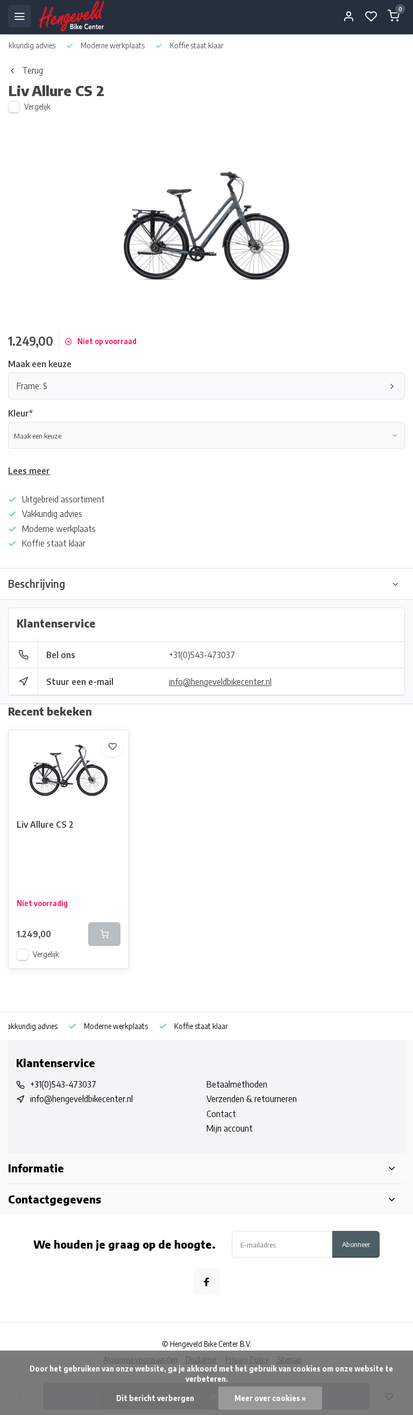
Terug (32, 70)
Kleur (20, 413)
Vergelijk (37, 106)
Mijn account (229, 1128)
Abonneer (356, 1244)
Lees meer (29, 470)
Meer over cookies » (270, 1398)
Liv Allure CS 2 (45, 824)
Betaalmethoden (236, 1084)
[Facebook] (206, 1281)
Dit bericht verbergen (155, 1398)
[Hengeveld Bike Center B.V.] (72, 16)
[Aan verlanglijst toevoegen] (112, 746)
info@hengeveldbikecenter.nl (220, 681)
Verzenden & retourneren (251, 1098)
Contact (221, 1113)
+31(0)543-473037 (202, 655)
